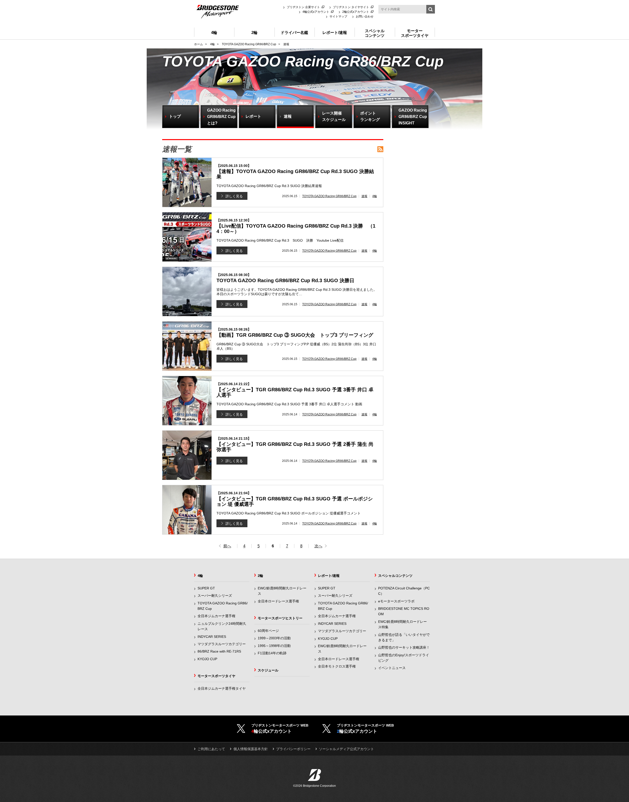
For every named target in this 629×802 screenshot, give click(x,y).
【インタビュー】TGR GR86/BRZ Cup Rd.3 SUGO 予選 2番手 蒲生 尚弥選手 (294, 444)
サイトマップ (338, 16)
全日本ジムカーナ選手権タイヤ (222, 688)
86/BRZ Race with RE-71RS (219, 651)
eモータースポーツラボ (396, 601)
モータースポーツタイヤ (216, 676)
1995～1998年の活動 (274, 646)
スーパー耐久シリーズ (215, 596)
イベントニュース (392, 668)
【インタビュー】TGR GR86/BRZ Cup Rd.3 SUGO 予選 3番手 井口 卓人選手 (294, 389)
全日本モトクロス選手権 (337, 666)
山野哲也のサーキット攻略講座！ (404, 647)
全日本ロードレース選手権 (278, 601)
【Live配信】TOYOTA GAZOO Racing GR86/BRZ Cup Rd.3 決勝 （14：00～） (295, 226)
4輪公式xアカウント (315, 12)
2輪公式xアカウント (355, 12)
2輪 (260, 576)
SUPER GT (206, 588)
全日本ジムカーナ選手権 (216, 616)
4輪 (374, 196)
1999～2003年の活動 (274, 638)
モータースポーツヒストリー (280, 618)
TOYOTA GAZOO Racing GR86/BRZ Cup (329, 196)
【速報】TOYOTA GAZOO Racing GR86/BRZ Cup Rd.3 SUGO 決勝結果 (295, 171)
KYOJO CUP (207, 659)
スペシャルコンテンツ (395, 576)
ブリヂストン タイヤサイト (351, 7)
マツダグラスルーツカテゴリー (222, 644)
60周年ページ (268, 631)
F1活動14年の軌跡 (272, 653)
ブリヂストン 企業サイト (303, 7)
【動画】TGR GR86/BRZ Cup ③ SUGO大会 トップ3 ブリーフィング (294, 332)
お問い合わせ (364, 16)
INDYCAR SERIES (212, 637)
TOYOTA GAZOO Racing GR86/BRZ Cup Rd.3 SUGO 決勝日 (285, 278)
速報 (364, 196)
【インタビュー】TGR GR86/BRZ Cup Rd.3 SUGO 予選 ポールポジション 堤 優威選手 (294, 499)
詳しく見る (234, 196)
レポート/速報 (329, 576)
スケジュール (268, 670)
